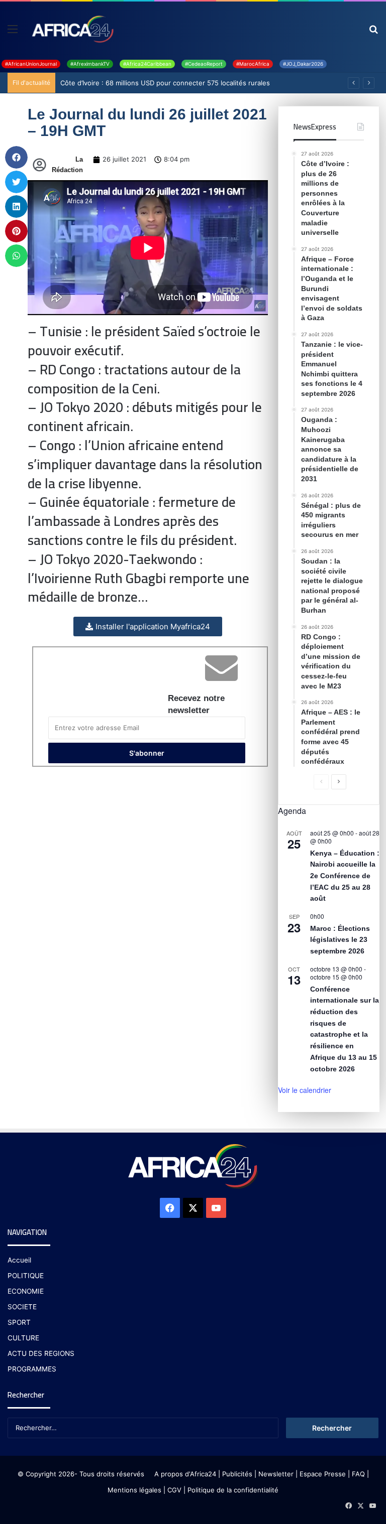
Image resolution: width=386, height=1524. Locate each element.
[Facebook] (170, 1208)
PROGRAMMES (32, 1369)
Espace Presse (322, 1474)
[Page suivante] (338, 781)
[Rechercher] (373, 32)
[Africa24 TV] (72, 29)
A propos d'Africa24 (185, 1474)
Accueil (19, 1260)
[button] (16, 157)
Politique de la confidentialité (232, 1490)
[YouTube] (216, 1208)
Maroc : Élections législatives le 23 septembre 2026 (340, 939)
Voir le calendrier (304, 1090)
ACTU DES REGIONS (41, 1353)
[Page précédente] (321, 781)
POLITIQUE (26, 1276)
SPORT (19, 1322)
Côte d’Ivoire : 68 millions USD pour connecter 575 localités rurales (165, 83)
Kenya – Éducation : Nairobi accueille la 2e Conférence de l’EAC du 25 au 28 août (344, 876)
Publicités (237, 1474)
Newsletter (276, 1474)
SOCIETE (22, 1307)
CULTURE (23, 1338)
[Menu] (13, 32)
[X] (193, 1208)
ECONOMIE (26, 1291)
